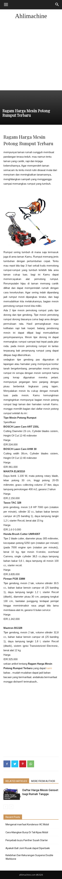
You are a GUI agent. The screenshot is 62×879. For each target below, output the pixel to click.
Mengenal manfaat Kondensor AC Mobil (27, 824)
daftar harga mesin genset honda (10, 797)
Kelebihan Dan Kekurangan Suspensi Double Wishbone (29, 857)
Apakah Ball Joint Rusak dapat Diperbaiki (28, 848)
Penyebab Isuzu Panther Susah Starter (27, 840)
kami (49, 668)
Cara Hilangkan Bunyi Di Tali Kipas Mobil (27, 832)
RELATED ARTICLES (16, 781)
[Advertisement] (31, 57)
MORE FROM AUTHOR (43, 781)
